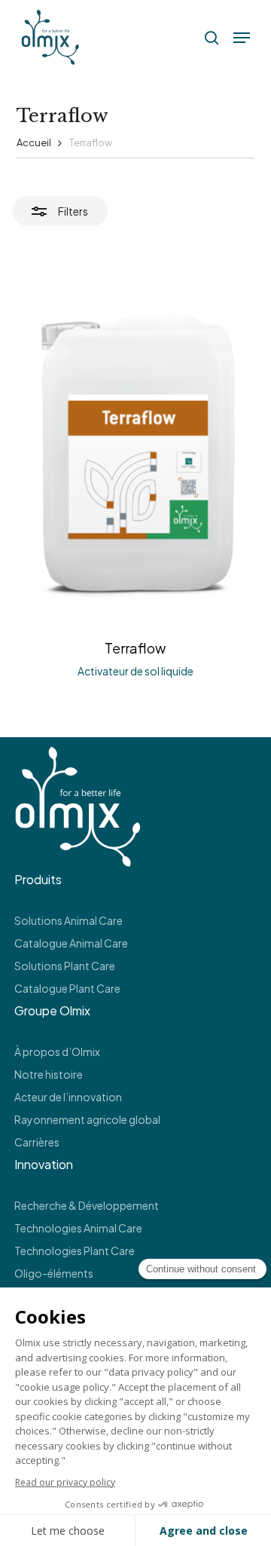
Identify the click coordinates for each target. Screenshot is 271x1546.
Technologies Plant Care (74, 1250)
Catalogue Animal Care (71, 943)
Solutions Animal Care (68, 920)
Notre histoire (48, 1074)
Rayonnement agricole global (87, 1119)
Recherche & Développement (86, 1205)
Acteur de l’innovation (68, 1097)
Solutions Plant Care (64, 965)
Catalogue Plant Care (67, 988)
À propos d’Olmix (57, 1051)
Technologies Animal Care (78, 1228)
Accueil (34, 142)
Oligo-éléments (53, 1273)
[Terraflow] (136, 453)
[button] (241, 37)
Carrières (36, 1142)
